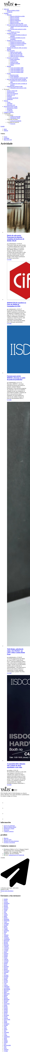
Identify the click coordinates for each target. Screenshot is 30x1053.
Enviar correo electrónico (7, 891)
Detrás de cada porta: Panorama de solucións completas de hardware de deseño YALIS (15, 238)
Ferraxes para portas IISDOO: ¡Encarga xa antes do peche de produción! (16, 377)
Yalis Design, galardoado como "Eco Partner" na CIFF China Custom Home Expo (16, 651)
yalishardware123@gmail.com (16, 855)
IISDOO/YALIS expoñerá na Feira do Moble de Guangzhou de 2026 (16, 304)
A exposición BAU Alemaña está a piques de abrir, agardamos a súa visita (16, 765)
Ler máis (9, 259)
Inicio (5, 129)
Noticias (6, 130)
